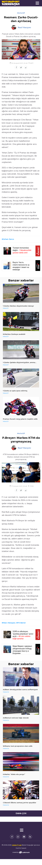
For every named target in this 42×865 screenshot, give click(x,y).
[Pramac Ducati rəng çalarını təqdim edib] (21, 406)
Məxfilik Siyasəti (21, 848)
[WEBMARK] (21, 852)
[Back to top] (35, 858)
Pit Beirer (22, 623)
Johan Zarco (8, 239)
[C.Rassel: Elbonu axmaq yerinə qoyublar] (21, 789)
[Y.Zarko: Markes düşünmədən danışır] (21, 293)
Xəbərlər (6, 692)
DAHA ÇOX (21, 813)
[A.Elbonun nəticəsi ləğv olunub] (21, 705)
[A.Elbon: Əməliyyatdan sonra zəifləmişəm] (21, 676)
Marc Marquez (9, 623)
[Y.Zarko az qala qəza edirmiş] (21, 378)
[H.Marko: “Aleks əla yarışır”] (21, 761)
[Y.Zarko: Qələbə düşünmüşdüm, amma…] (21, 349)
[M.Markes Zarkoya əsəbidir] (21, 321)
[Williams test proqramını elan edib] (21, 733)
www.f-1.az (16, 845)
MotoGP (21, 13)
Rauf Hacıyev (24, 27)
